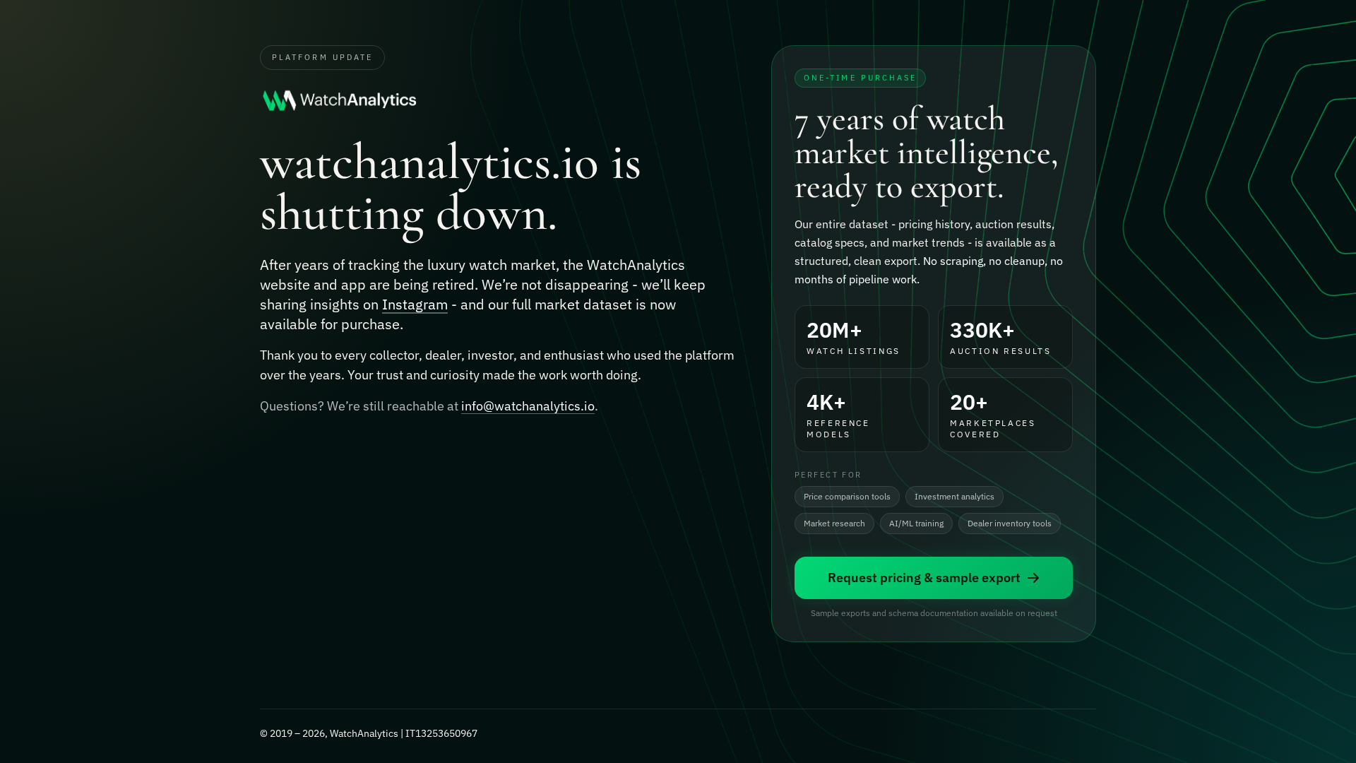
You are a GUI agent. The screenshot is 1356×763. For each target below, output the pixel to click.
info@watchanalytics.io (528, 406)
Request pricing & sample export (924, 577)
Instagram (415, 304)
